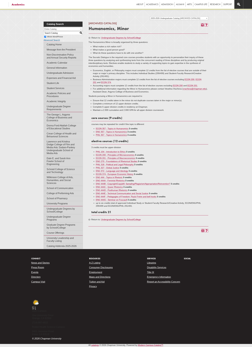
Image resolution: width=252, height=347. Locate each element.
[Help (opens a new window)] (206, 25)
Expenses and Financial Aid (61, 78)
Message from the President (61, 49)
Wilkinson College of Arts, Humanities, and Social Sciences (60, 180)
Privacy (93, 286)
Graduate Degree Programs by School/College (61, 226)
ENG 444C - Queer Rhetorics (109, 187)
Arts (189, 4)
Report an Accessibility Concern (163, 282)
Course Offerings (55, 233)
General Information (57, 68)
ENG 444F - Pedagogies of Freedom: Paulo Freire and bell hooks (126, 196)
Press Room (37, 267)
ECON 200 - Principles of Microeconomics (115, 155)
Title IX (150, 272)
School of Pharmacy (57, 198)
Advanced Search (52, 40)
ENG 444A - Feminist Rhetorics (110, 180)
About (139, 4)
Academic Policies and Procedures (58, 94)
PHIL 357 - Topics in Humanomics (111, 135)
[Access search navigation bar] (238, 4)
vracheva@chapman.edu (194, 89)
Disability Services (156, 267)
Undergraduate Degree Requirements (59, 108)
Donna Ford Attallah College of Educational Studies (61, 127)
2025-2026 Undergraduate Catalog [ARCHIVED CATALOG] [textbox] (175, 18)
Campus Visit (38, 282)
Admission (167, 4)
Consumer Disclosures (101, 267)
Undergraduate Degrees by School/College (61, 210)
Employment (95, 272)
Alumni (180, 4)
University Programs (57, 203)
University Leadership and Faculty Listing (60, 239)
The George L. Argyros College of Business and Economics (59, 117)
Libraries (151, 263)
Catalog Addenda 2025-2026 (62, 246)
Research (215, 4)
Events (34, 272)
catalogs (95, 345)
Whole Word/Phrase (55, 37)
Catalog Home (54, 44)
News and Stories (40, 263)
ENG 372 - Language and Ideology (112, 171)
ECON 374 (106, 82)
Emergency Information (159, 277)
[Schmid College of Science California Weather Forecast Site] (35, 305)
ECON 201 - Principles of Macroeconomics (115, 158)
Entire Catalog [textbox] (50, 29)
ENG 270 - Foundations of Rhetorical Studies (116, 161)
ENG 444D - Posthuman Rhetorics (111, 190)
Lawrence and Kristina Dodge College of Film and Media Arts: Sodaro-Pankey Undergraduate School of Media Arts (61, 147)
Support (227, 4)
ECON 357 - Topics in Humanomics (112, 128)
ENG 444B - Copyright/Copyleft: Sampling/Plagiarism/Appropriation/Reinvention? (133, 184)
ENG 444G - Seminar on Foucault (111, 200)
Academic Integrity (56, 101)
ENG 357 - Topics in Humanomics (111, 132)
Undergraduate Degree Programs (59, 218)
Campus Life (201, 4)
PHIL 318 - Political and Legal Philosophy (115, 164)
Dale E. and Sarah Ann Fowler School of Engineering (58, 161)
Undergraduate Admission (60, 73)
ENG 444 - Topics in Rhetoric (109, 177)
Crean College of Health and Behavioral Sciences (61, 135)
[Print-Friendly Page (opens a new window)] (202, 25)
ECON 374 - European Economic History (114, 174)
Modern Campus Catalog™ (150, 345)
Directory (36, 277)
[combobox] (179, 18)
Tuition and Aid (97, 282)
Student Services (55, 88)
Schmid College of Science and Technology (61, 170)
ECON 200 (189, 79)
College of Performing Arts (60, 193)
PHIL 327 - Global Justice (107, 168)
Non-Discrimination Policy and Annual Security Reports (61, 56)
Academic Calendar (57, 63)
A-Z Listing (94, 263)
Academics (18, 4)
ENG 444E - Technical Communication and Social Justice (122, 193)
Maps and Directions (99, 277)
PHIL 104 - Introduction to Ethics (111, 152)
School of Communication (60, 188)
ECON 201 (192, 85)
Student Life (53, 83)
